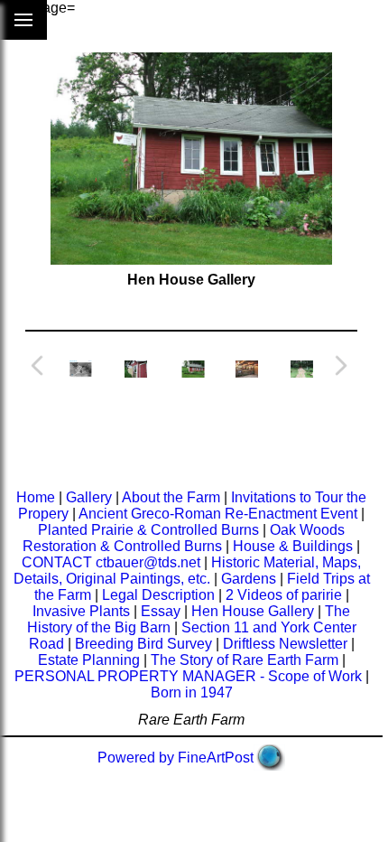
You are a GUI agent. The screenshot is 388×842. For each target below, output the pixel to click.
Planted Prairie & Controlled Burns (148, 530)
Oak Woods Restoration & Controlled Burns (184, 538)
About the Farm (171, 497)
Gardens (248, 578)
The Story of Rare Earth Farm (244, 660)
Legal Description (158, 595)
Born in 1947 (192, 692)
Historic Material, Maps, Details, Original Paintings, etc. (188, 570)
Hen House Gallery (252, 611)
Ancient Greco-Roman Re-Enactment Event (218, 513)
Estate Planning (89, 660)
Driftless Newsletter (285, 643)
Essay (160, 611)
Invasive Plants (81, 611)
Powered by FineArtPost (175, 757)
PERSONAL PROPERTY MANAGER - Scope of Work (188, 676)
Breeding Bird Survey (143, 643)
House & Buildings (293, 546)
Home (35, 497)
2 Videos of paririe (284, 595)
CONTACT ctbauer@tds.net (113, 562)
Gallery (89, 497)
